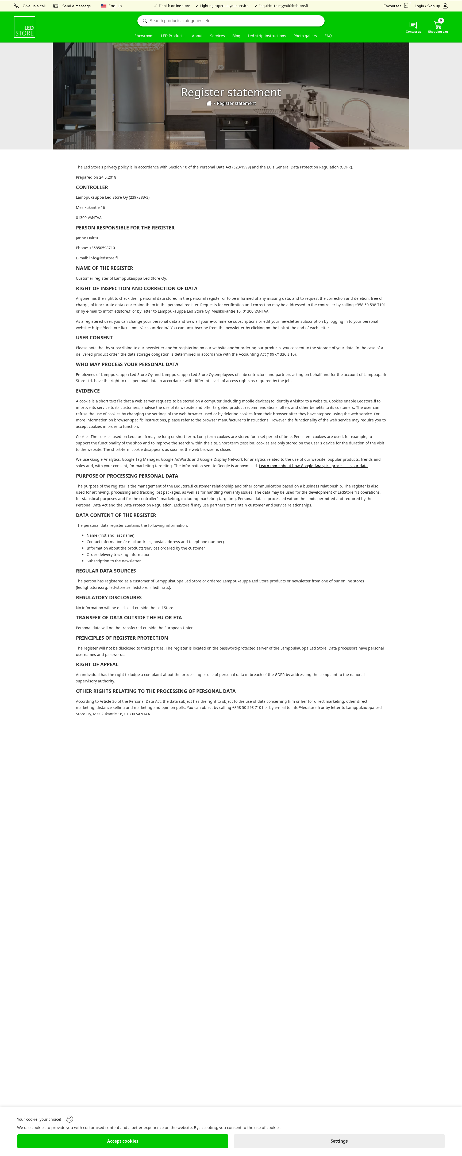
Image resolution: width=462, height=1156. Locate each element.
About (197, 35)
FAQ (328, 35)
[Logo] (24, 27)
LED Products (172, 35)
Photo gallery (305, 35)
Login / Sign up (427, 6)
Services (217, 35)
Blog (236, 35)
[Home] (209, 103)
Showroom (143, 35)
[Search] (231, 20)
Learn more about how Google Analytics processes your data (313, 465)
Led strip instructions (267, 35)
